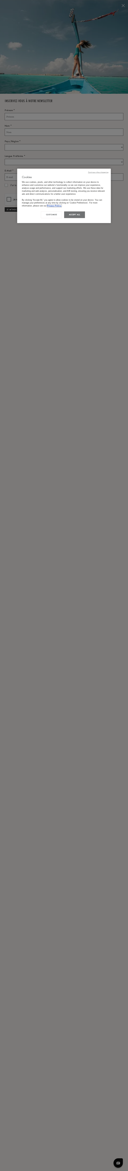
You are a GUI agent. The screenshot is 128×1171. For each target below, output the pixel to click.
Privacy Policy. (54, 206)
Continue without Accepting (98, 172)
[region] (64, 196)
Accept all (74, 214)
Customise (51, 214)
